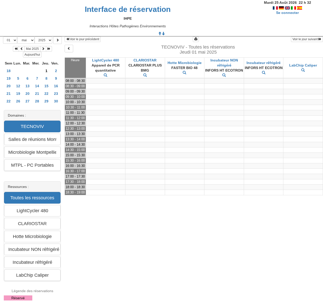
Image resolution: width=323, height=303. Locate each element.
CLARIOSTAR (144, 60)
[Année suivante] (49, 49)
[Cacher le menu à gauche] (69, 48)
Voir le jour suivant (305, 39)
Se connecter (287, 13)
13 (27, 86)
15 (46, 86)
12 (18, 86)
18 (9, 71)
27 (27, 101)
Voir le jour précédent (84, 39)
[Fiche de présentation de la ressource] (105, 75)
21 (9, 94)
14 (37, 86)
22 (46, 94)
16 (56, 86)
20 (9, 86)
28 (37, 101)
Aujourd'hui (32, 54)
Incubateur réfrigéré (264, 63)
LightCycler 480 (105, 60)
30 (56, 101)
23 (56, 94)
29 (46, 101)
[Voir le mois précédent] (22, 49)
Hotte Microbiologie (185, 63)
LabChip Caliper (303, 65)
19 (9, 78)
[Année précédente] (16, 49)
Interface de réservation (128, 9)
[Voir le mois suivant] (43, 49)
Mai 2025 (32, 49)
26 (18, 101)
